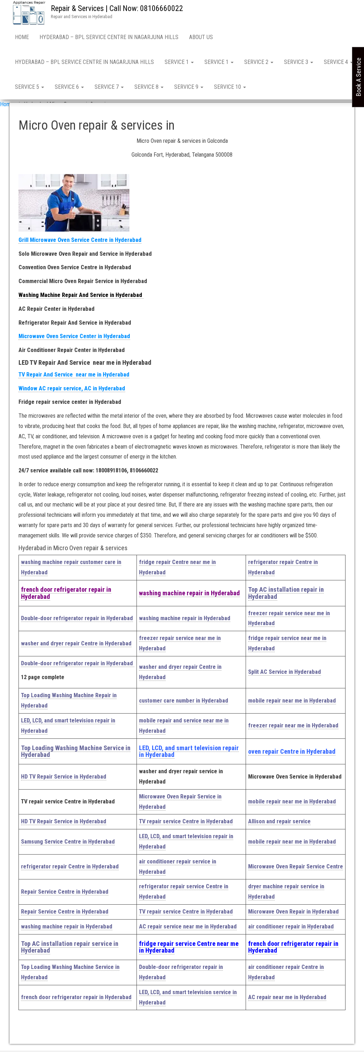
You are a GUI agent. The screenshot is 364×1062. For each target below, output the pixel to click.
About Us (201, 37)
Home (22, 37)
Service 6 (67, 86)
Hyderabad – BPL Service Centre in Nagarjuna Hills (108, 37)
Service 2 (257, 62)
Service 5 (28, 86)
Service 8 (147, 86)
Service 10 (228, 86)
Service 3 (297, 62)
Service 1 (177, 62)
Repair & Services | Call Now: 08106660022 (117, 8)
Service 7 (107, 86)
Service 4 (336, 62)
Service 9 (187, 86)
